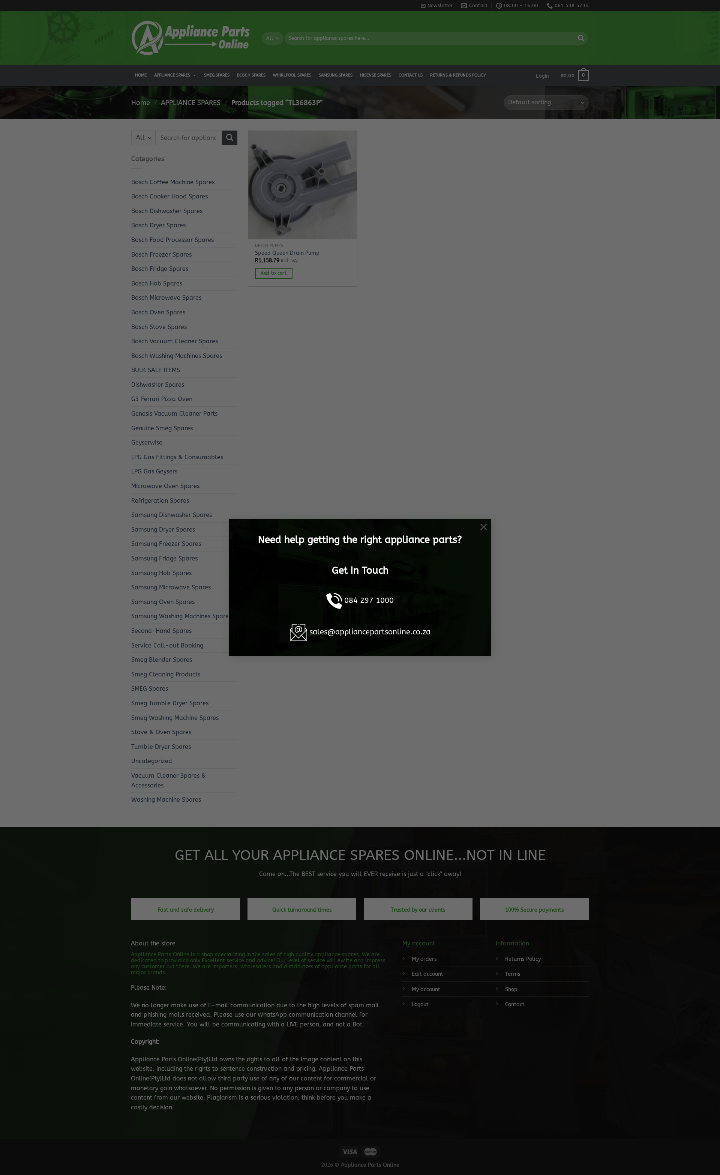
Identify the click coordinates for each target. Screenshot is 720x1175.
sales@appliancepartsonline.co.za (369, 632)
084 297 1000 (369, 600)
